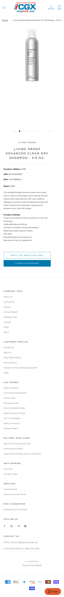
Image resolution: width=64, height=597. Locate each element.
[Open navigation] (4, 7)
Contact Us (9, 347)
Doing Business (11, 403)
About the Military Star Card (17, 444)
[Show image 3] (25, 131)
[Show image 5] (32, 131)
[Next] (50, 131)
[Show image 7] (38, 131)
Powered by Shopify (32, 565)
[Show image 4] (29, 131)
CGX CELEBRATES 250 (14, 408)
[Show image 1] (19, 131)
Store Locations (11, 388)
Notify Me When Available (27, 255)
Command (9, 302)
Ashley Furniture (12, 423)
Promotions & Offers (13, 449)
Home (5, 20)
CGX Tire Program (12, 418)
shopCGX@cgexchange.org (24, 542)
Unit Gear (8, 469)
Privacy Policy (10, 363)
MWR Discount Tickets (14, 413)
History (7, 307)
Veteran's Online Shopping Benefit (20, 368)
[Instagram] (19, 526)
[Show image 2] (22, 131)
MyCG (6, 332)
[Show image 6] (35, 131)
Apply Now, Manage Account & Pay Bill (22, 454)
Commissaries (10, 489)
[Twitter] (11, 526)
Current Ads (9, 398)
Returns (7, 352)
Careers (7, 322)
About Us (8, 297)
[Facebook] (5, 526)
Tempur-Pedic (10, 428)
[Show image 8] (41, 131)
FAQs (6, 373)
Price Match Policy (12, 358)
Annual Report (11, 312)
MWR (6, 327)
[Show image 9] (44, 131)
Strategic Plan (10, 317)
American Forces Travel (15, 494)
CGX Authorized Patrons (15, 393)
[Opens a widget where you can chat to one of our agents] (53, 592)
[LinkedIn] (25, 526)
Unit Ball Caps (10, 474)
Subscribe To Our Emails (15, 509)
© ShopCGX (32, 561)
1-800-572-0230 (32, 548)
